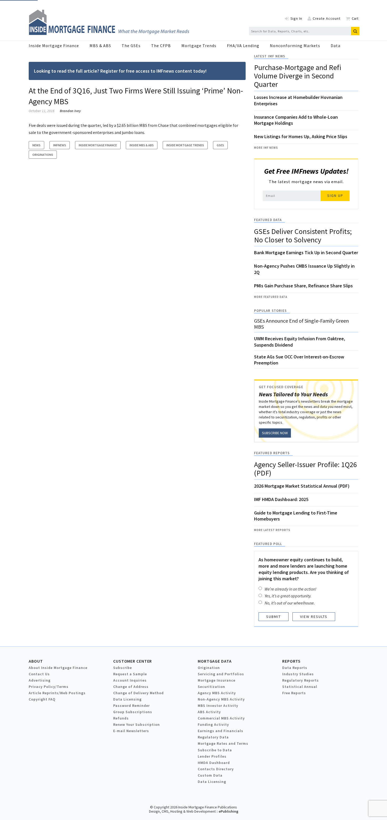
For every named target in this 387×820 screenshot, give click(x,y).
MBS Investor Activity (218, 705)
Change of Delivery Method (138, 693)
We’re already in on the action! (290, 589)
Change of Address (130, 686)
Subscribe (122, 667)
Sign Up (335, 195)
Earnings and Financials (220, 730)
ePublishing (228, 811)
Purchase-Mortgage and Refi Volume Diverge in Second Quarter (297, 76)
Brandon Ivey (70, 110)
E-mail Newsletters (131, 730)
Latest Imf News (269, 56)
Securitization (211, 686)
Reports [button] (291, 661)
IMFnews (59, 145)
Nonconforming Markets (295, 45)
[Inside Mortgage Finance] (109, 33)
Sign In (296, 18)
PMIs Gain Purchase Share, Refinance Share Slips (303, 286)
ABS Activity (209, 711)
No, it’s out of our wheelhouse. (290, 603)
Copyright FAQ (42, 699)
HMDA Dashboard (214, 762)
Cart (355, 18)
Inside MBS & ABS (142, 145)
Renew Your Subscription (136, 724)
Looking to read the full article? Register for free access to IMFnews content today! (120, 71)
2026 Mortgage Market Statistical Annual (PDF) (302, 486)
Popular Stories (270, 310)
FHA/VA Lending (243, 45)
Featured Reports (272, 453)
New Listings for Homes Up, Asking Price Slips (300, 136)
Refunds (121, 718)
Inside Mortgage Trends (185, 145)
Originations (42, 155)
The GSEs (131, 45)
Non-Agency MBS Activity (221, 699)
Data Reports (294, 667)
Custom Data (210, 775)
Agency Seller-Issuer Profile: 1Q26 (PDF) (305, 469)
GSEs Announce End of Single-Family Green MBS (301, 323)
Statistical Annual (299, 686)
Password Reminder (131, 705)
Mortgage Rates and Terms (223, 743)
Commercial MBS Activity (221, 718)
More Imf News (266, 147)
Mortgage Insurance (216, 680)
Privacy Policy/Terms (48, 686)
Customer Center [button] (132, 661)
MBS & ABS (100, 45)
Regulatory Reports (300, 680)
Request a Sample (130, 674)
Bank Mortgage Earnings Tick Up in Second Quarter (306, 252)
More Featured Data (270, 297)
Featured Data (268, 220)
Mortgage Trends (198, 45)
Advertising (40, 680)
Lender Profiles (212, 756)
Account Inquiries (130, 680)
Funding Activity (213, 724)
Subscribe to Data (215, 750)
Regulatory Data (213, 737)
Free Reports (294, 693)
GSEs (220, 145)
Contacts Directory (216, 769)
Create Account (326, 18)
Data (335, 45)
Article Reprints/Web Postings (57, 693)
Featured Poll (268, 544)
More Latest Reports (272, 530)
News (36, 145)
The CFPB (161, 45)
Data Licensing (127, 699)
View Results (314, 616)
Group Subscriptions (132, 711)
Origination (209, 667)
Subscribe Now (275, 433)
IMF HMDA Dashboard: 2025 (281, 499)
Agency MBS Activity (217, 693)
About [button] (36, 661)
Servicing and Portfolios (221, 674)
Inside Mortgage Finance (54, 45)
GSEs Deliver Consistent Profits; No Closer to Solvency (303, 235)
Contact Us (39, 674)
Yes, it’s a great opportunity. (288, 595)
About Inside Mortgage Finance (58, 667)
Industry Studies (298, 674)
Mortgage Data (215, 661)
